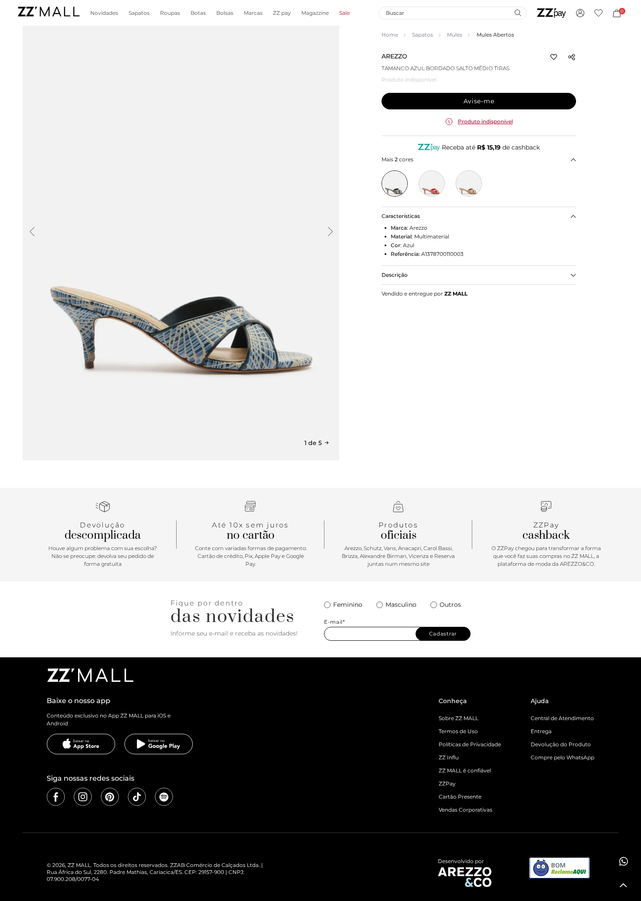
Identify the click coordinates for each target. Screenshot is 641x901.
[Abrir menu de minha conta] (580, 13)
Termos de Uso (458, 731)
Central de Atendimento (562, 718)
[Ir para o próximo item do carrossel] (330, 231)
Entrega (541, 731)
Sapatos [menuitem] (139, 13)
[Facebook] (56, 797)
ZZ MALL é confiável (465, 770)
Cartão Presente (460, 796)
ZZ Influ (449, 757)
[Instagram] (83, 797)
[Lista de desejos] (598, 13)
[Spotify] (164, 797)
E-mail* (334, 622)
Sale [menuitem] (344, 13)
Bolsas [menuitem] (224, 13)
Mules (454, 34)
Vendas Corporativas (465, 809)
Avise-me (479, 101)
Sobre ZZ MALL (458, 718)
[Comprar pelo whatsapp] (623, 861)
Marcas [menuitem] (253, 13)
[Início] (48, 13)
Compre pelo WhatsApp (562, 757)
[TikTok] (137, 797)
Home (390, 34)
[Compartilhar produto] (571, 57)
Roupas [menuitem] (170, 13)
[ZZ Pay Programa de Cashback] (551, 13)
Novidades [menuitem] (104, 13)
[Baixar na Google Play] (158, 744)
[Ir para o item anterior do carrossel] (32, 231)
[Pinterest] (110, 797)
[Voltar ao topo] (623, 885)
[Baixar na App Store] (81, 744)
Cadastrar (443, 633)
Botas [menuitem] (198, 13)
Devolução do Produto (561, 744)
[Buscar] (518, 13)
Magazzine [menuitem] (315, 13)
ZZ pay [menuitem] (282, 13)
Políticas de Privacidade (470, 744)
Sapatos (422, 34)
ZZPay (447, 783)
